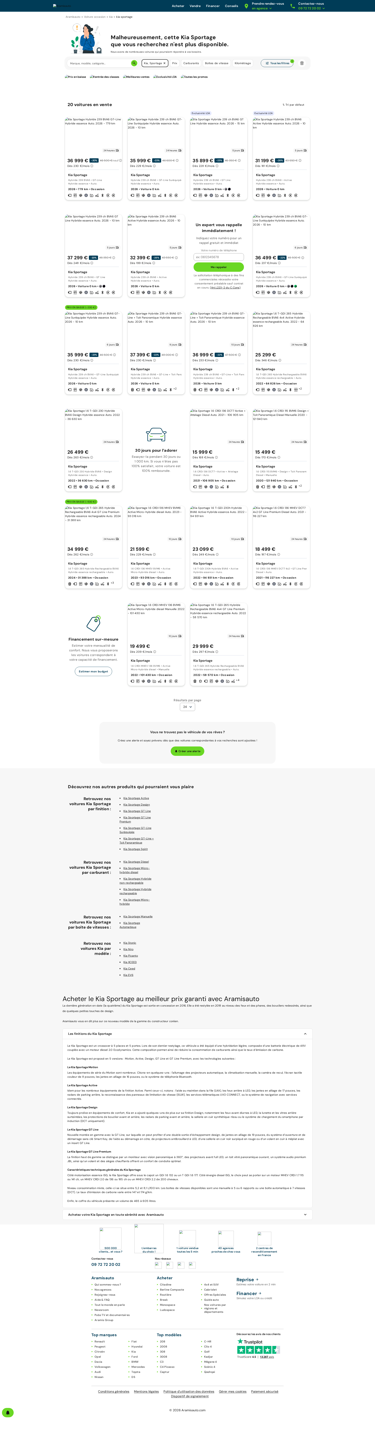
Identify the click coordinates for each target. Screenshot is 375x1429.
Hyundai (137, 1346)
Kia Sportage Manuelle (138, 916)
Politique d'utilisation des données (188, 1391)
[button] (164, 63)
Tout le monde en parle (110, 1305)
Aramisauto (73, 17)
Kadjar (208, 1356)
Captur (165, 1372)
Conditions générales (113, 1391)
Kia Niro (128, 949)
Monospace (167, 1305)
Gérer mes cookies (232, 1391)
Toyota (135, 1372)
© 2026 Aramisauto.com (187, 1410)
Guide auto (211, 1300)
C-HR (208, 1341)
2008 (163, 1346)
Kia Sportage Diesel (136, 861)
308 (162, 1351)
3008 (163, 1356)
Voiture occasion (95, 17)
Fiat (134, 1341)
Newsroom (102, 1310)
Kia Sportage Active (136, 798)
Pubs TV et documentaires (112, 1315)
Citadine (165, 1284)
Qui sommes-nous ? (108, 1284)
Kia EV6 (128, 975)
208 (162, 1341)
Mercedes (138, 1367)
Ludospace (167, 1310)
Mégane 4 (210, 1361)
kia (111, 17)
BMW (134, 1361)
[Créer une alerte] (8, 1412)
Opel (98, 1356)
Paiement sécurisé (264, 1391)
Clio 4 (208, 1346)
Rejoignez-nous (105, 1294)
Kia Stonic (129, 943)
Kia (133, 1351)
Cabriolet (210, 1289)
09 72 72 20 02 (106, 1264)
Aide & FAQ (102, 1300)
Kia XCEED (130, 962)
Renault (100, 1341)
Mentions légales (146, 1391)
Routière (165, 1294)
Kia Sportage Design (136, 804)
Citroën (100, 1351)
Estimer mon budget (93, 671)
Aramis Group (104, 1320)
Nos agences (103, 1289)
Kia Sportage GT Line (137, 811)
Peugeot (100, 1346)
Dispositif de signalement (190, 1396)
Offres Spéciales (215, 1294)
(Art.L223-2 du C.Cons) (225, 287)
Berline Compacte (172, 1289)
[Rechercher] (134, 63)
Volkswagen (103, 1367)
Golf (207, 1351)
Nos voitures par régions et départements (215, 1308)
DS (133, 1377)
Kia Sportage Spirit (135, 849)
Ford (134, 1356)
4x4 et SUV (211, 1284)
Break (164, 1300)
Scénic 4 (209, 1367)
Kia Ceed (129, 968)
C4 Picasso (167, 1367)
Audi (98, 1372)
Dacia (98, 1361)
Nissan (99, 1377)
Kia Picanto (130, 955)
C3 (162, 1361)
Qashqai (209, 1372)
